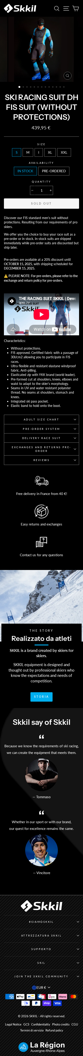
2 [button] (24, 87)
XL (50, 152)
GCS (26, 1024)
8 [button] (46, 87)
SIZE (41, 144)
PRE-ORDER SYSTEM (41, 428)
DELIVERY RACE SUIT (41, 437)
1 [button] (19, 87)
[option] (41, 49)
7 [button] (42, 87)
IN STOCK (25, 171)
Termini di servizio (32, 1030)
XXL (64, 152)
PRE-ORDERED (54, 171)
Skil (41, 962)
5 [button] (35, 87)
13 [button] (64, 87)
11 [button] (57, 87)
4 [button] (31, 87)
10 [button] (53, 87)
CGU (74, 1024)
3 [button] (27, 87)
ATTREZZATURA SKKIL (41, 935)
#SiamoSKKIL (41, 921)
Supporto (41, 949)
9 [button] (49, 87)
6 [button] (38, 87)
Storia (41, 696)
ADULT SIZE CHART (41, 419)
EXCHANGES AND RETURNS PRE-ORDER (41, 449)
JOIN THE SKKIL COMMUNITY (41, 976)
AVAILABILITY (41, 162)
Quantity (41, 181)
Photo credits (61, 1024)
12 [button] (60, 87)
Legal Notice (13, 1024)
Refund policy (54, 1030)
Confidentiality (40, 1024)
